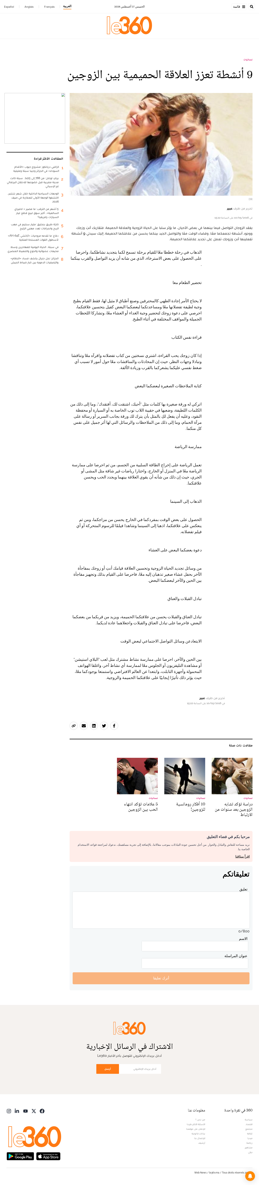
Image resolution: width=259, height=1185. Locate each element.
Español (9, 6)
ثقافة (250, 1133)
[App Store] (48, 1156)
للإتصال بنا (199, 1138)
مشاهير (249, 1147)
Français (49, 6)
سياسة (249, 1119)
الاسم (243, 938)
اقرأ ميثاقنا (242, 856)
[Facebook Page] (42, 1110)
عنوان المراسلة (235, 956)
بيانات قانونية (198, 1133)
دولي (250, 1152)
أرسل (107, 1068)
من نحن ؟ (200, 1119)
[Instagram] (8, 1111)
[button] (250, 1176)
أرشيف (201, 1142)
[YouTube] (25, 1110)
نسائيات (248, 59)
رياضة (249, 1142)
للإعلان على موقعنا (195, 1128)
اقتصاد (249, 1124)
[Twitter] (33, 1110)
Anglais (29, 6)
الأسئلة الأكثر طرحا (196, 1124)
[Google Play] (20, 1156)
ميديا (250, 1138)
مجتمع (249, 1128)
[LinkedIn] (17, 1110)
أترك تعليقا (161, 978)
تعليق (243, 889)
